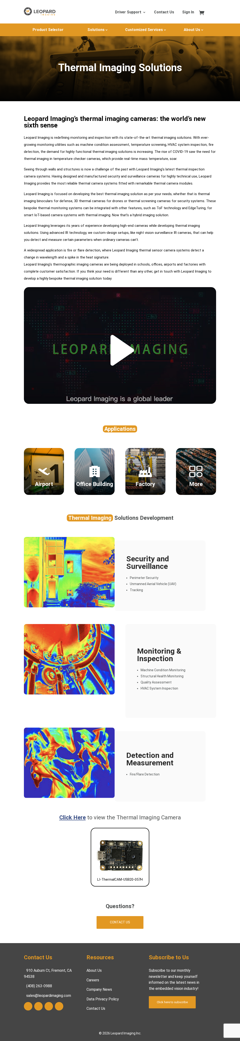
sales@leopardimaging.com (48, 995)
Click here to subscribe (172, 1002)
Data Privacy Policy (102, 999)
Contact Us (164, 12)
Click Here (72, 817)
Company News (99, 989)
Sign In (188, 12)
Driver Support (128, 12)
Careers (92, 980)
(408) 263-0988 (39, 986)
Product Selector (48, 29)
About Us (192, 29)
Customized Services (144, 29)
